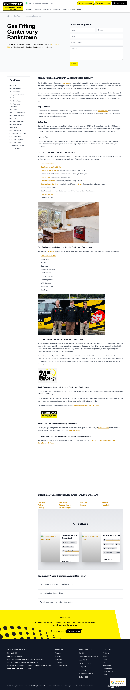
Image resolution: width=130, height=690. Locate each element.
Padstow (41, 505)
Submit (73, 64)
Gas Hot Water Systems (49, 170)
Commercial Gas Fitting (18, 134)
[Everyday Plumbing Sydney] (13, 6)
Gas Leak (13, 118)
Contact (105, 674)
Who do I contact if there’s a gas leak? (86, 406)
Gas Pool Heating (16, 124)
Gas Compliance (15, 130)
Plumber (29, 9)
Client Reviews (108, 668)
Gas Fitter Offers (15, 143)
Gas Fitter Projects (16, 140)
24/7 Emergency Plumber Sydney (42, 3)
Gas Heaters (14, 109)
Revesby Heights (65, 508)
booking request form (76, 430)
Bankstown (42, 502)
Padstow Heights (65, 505)
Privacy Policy (69, 686)
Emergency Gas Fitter (17, 95)
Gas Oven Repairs (16, 101)
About (105, 659)
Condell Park (63, 502)
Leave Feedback (108, 671)
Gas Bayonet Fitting (17, 121)
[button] (80, 9)
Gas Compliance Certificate (51, 167)
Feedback (89, 686)
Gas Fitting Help (15, 137)
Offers (105, 656)
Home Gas (13, 127)
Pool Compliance (69, 9)
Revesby (41, 508)
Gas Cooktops (15, 92)
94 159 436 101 (16, 656)
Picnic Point (106, 505)
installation (50, 251)
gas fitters (66, 83)
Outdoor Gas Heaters (17, 112)
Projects (106, 653)
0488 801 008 (103, 428)
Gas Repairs (14, 98)
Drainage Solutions (104, 440)
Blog (104, 662)
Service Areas (80, 686)
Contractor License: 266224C (32, 659)
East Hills (83, 502)
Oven (80, 184)
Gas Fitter (13, 85)
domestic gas (103, 111)
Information (107, 665)
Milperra (105, 502)
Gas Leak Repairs (47, 164)
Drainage (37, 9)
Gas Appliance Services (50, 184)
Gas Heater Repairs (17, 115)
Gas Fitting (47, 9)
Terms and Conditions (55, 686)
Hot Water (56, 9)
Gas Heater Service (48, 181)
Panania (83, 505)
